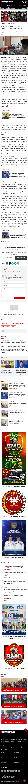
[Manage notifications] (24, 780)
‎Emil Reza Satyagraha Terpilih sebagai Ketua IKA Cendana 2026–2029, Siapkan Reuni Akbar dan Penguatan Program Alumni (15, 589)
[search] (23, 2)
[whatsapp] (12, 263)
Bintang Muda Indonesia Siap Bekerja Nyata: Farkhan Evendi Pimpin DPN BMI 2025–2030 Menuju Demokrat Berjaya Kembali (14, 689)
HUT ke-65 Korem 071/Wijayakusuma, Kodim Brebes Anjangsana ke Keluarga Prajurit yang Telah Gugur (17, 404)
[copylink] (18, 263)
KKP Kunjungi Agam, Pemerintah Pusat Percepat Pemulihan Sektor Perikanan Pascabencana (13, 597)
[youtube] (16, 771)
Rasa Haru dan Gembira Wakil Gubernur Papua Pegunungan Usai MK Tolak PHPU (14, 721)
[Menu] (25, 2)
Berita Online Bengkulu (18, 323)
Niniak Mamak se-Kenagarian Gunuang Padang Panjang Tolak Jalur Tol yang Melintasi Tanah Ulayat (15, 574)
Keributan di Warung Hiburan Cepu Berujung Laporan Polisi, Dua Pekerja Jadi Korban (17, 421)
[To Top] (25, 729)
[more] (26, 675)
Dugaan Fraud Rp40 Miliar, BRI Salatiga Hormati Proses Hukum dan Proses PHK (13, 567)
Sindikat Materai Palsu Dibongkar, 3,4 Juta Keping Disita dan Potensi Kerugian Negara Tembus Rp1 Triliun (14, 581)
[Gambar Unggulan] (14, 54)
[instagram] (13, 771)
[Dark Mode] (20, 2)
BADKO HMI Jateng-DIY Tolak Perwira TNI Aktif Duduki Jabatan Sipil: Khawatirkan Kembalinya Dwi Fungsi (14, 705)
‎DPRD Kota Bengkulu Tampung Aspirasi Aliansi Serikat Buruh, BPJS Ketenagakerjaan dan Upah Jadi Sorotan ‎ (17, 235)
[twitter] (10, 263)
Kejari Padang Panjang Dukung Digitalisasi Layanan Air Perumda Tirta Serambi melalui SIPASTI (17, 412)
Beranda (3, 23)
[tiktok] (19, 771)
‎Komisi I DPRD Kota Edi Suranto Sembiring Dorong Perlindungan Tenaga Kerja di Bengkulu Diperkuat (17, 115)
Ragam (14, 326)
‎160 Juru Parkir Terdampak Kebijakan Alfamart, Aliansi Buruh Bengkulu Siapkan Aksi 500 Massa (17, 175)
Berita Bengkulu (11, 23)
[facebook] (7, 263)
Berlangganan (21, 258)
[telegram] (15, 263)
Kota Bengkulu (6, 326)
